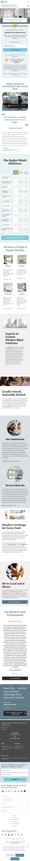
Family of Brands (7, 800)
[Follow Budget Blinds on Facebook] (6, 791)
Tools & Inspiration (7, 807)
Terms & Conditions (15, 819)
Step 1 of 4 (16, 42)
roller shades (11, 544)
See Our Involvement (14, 602)
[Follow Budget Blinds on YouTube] (21, 791)
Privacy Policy (16, 70)
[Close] (27, 846)
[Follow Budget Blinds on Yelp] (15, 791)
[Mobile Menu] (28, 2)
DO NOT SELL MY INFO (15, 823)
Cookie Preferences (15, 825)
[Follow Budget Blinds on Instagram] (18, 791)
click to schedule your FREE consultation (14, 713)
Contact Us (5, 796)
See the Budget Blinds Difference (15, 238)
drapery (24, 544)
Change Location (4, 729)
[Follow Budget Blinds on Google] (24, 791)
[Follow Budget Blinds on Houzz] (2, 791)
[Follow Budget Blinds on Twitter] (12, 791)
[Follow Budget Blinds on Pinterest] (9, 791)
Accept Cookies (15, 858)
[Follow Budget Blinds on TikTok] (21, 834)
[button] (5, 6)
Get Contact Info (13, 6)
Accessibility (15, 821)
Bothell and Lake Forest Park (9, 5)
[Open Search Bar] (26, 2)
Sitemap (15, 815)
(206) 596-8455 (28, 5)
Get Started (15, 50)
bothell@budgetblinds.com (15, 734)
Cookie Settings (10, 855)
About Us (4, 803)
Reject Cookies (20, 855)
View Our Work (15, 678)
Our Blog (4, 811)
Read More (5, 148)
